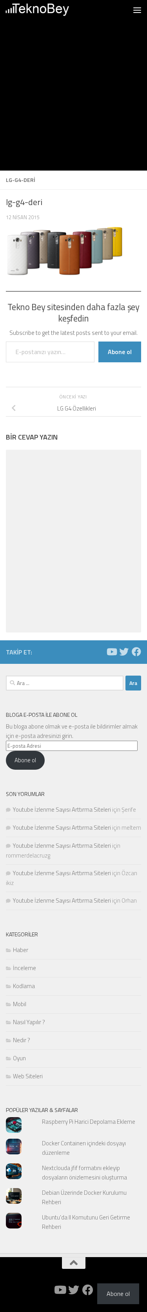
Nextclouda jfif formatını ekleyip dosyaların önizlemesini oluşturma (84, 1172)
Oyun (19, 1058)
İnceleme (24, 967)
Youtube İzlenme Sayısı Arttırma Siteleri (62, 809)
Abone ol (120, 351)
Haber (20, 949)
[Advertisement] (73, 97)
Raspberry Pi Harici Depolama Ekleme (88, 1121)
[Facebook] (136, 651)
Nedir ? (21, 1040)
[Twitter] (124, 651)
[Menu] (137, 10)
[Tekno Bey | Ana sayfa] (48, 9)
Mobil (19, 1004)
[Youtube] (111, 651)
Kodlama (24, 985)
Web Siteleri (28, 1076)
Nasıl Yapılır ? (29, 1022)
